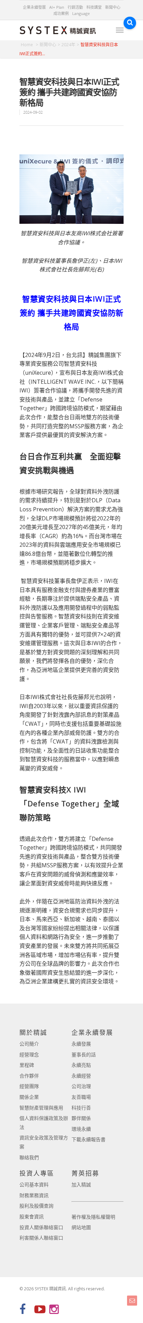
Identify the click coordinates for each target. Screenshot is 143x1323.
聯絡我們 (29, 1157)
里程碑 (26, 1065)
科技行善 (81, 1107)
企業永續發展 (34, 7)
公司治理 (81, 1086)
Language (81, 13)
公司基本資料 (34, 1184)
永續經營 (81, 1075)
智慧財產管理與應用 (41, 1107)
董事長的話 (84, 1054)
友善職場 (81, 1097)
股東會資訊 (31, 1216)
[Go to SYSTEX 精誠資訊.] (29, 45)
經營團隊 (29, 1086)
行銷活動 (75, 7)
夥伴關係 (81, 1118)
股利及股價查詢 (36, 1205)
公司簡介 (29, 1043)
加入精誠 (81, 1184)
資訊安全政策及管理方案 (43, 1142)
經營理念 (29, 1054)
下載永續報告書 (89, 1139)
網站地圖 (81, 1227)
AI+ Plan (56, 7)
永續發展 (81, 1043)
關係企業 (29, 1097)
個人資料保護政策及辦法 (43, 1122)
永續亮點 (81, 1065)
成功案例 (61, 13)
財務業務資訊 (34, 1195)
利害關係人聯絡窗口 (41, 1237)
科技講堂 (94, 7)
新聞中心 (112, 7)
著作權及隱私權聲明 (93, 1217)
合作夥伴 (29, 1075)
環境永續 (81, 1129)
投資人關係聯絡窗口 (41, 1227)
